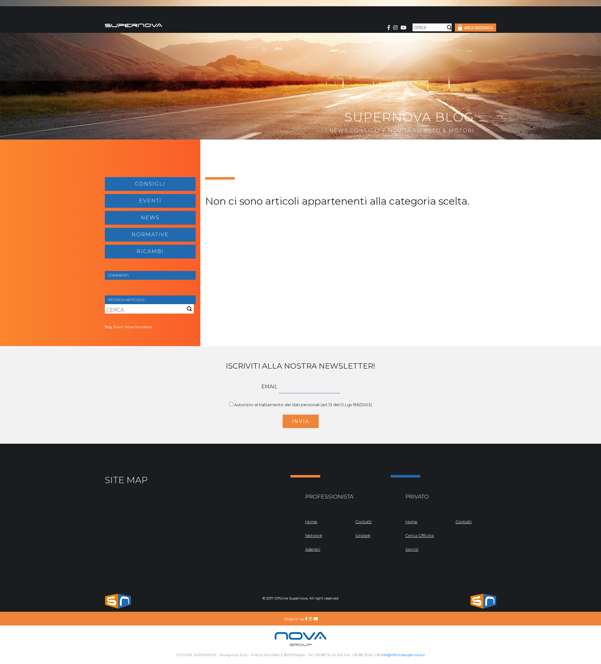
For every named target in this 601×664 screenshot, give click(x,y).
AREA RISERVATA (478, 28)
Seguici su (294, 618)
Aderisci (312, 549)
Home (311, 521)
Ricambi (150, 251)
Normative (150, 235)
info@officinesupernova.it (403, 655)
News (150, 218)
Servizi (412, 549)
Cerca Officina (419, 535)
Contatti (363, 521)
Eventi (150, 201)
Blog (108, 327)
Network (313, 535)
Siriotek (362, 535)
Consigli (150, 184)
